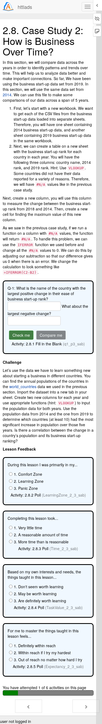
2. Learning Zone (29, 481)
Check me (21, 335)
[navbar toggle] (88, 6)
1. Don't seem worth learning (38, 586)
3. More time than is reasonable (41, 541)
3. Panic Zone (26, 488)
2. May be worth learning (35, 593)
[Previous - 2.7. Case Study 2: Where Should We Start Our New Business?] (28, 706)
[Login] (8, 6)
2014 (7, 94)
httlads (25, 6)
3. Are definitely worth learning (40, 600)
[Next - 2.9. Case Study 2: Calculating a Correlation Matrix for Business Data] (86, 706)
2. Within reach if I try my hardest (42, 652)
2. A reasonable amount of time (41, 534)
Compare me (51, 335)
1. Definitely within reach (35, 645)
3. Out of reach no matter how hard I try (48, 659)
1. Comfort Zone (28, 474)
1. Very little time (28, 527)
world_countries (22, 386)
